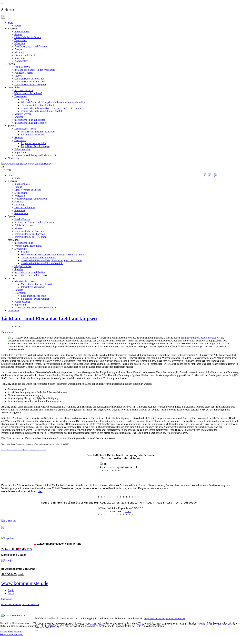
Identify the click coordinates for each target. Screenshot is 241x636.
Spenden (18, 116)
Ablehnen (18, 631)
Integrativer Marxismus (33, 134)
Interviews (19, 58)
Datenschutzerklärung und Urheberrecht (35, 155)
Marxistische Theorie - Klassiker (38, 131)
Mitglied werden (22, 114)
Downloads (20, 140)
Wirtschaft (19, 43)
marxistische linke (23, 90)
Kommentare (21, 61)
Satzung (25, 99)
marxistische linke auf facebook (30, 122)
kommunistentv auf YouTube (29, 78)
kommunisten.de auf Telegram (30, 84)
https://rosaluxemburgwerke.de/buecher (164, 618)
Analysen (19, 49)
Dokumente (20, 96)
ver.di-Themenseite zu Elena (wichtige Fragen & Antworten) (24, 450)
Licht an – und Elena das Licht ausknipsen (49, 318)
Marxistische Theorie (25, 128)
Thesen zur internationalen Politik (38, 105)
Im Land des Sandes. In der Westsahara (34, 69)
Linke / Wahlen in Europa (27, 37)
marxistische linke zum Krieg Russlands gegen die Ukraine (51, 108)
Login (11, 590)
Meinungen (20, 52)
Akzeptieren (6, 631)
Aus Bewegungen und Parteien (30, 46)
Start (10, 22)
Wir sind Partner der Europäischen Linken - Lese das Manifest (53, 102)
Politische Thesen (23, 72)
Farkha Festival (22, 66)
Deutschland (20, 40)
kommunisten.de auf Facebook (30, 81)
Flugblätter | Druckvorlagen (35, 146)
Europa (18, 34)
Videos (18, 75)
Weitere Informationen (11, 634)
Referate (18, 137)
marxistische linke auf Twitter (29, 119)
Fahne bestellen (22, 149)
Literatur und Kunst (24, 55)
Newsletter (13, 158)
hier (128, 511)
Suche (17, 25)
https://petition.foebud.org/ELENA (202, 337)
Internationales (22, 31)
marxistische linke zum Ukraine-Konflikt (42, 111)
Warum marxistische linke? (28, 93)
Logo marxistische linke (33, 143)
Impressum (20, 152)
